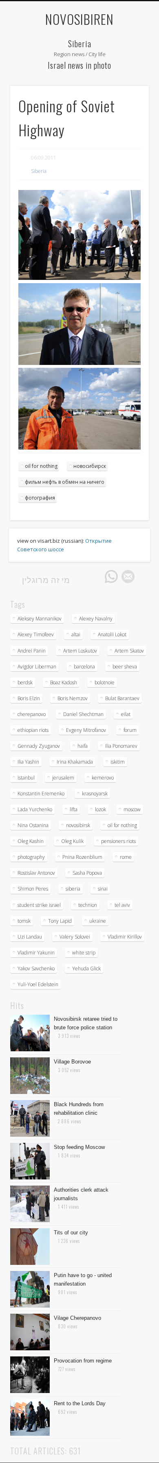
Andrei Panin (32, 650)
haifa (82, 745)
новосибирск (89, 466)
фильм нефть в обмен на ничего (64, 481)
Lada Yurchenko (35, 809)
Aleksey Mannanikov (40, 618)
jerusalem (63, 777)
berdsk (25, 682)
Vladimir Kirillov (125, 936)
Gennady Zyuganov (39, 745)
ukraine (97, 920)
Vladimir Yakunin (36, 952)
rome (126, 857)
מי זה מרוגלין (46, 579)
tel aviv (122, 905)
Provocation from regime (83, 1361)
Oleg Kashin (31, 841)
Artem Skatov (129, 650)
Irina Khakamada (75, 761)
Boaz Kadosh (63, 682)
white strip (83, 952)
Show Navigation (128, 46)
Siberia (38, 171)
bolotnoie (105, 682)
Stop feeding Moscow (79, 1147)
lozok (100, 809)
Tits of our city (71, 1232)
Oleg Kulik (72, 841)
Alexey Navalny (96, 618)
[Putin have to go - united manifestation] (30, 1305)
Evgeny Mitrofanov (86, 730)
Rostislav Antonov (36, 872)
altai (75, 634)
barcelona (84, 666)
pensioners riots (118, 841)
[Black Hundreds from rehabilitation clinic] (30, 1134)
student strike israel (39, 905)
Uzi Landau (30, 936)
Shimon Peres (33, 888)
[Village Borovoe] (30, 1092)
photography (31, 857)
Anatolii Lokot (112, 634)
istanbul (26, 777)
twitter (77, 576)
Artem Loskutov (80, 650)
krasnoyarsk (95, 793)
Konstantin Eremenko (41, 793)
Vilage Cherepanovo (77, 1318)
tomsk (24, 920)
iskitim (117, 761)
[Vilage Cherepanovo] (30, 1348)
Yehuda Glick (86, 968)
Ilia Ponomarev (121, 745)
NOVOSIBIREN (79, 18)
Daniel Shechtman (83, 714)
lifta (73, 809)
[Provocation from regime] (30, 1391)
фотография (40, 497)
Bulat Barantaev (122, 698)
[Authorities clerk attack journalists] (30, 1220)
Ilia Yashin (28, 761)
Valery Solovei (75, 936)
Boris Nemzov (72, 698)
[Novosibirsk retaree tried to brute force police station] (30, 1049)
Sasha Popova (87, 872)
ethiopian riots (33, 730)
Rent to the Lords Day (80, 1403)
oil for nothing (41, 466)
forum (130, 730)
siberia (73, 888)
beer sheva (125, 666)
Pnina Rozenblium (82, 857)
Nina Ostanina (33, 825)
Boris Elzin (29, 698)
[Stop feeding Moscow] (30, 1177)
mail (128, 576)
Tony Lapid (60, 920)
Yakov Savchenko (36, 968)
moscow (132, 809)
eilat (125, 714)
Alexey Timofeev (36, 634)
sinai (103, 888)
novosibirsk (78, 825)
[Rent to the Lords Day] (30, 1433)
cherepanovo (32, 714)
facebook (94, 576)
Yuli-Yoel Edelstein (38, 984)
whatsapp (111, 576)
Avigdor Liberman (37, 666)
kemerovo (103, 777)
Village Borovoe (72, 1062)
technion (87, 905)
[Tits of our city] (30, 1262)
